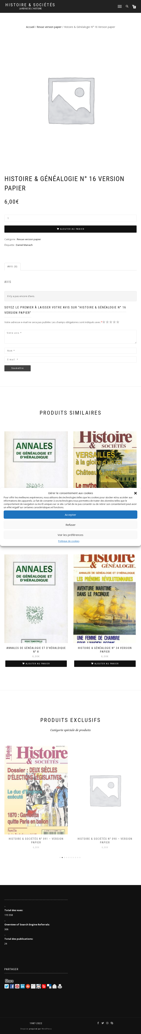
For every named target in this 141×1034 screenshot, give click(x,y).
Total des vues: (14, 910)
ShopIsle (24, 1029)
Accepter (70, 514)
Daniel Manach (24, 245)
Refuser (71, 525)
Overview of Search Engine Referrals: (27, 924)
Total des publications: (19, 938)
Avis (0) (12, 266)
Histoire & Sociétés (30, 5)
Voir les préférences (70, 535)
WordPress (46, 1029)
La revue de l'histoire (30, 8)
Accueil (30, 27)
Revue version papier (49, 27)
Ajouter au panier (72, 229)
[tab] (12, 266)
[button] (135, 493)
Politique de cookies (68, 541)
